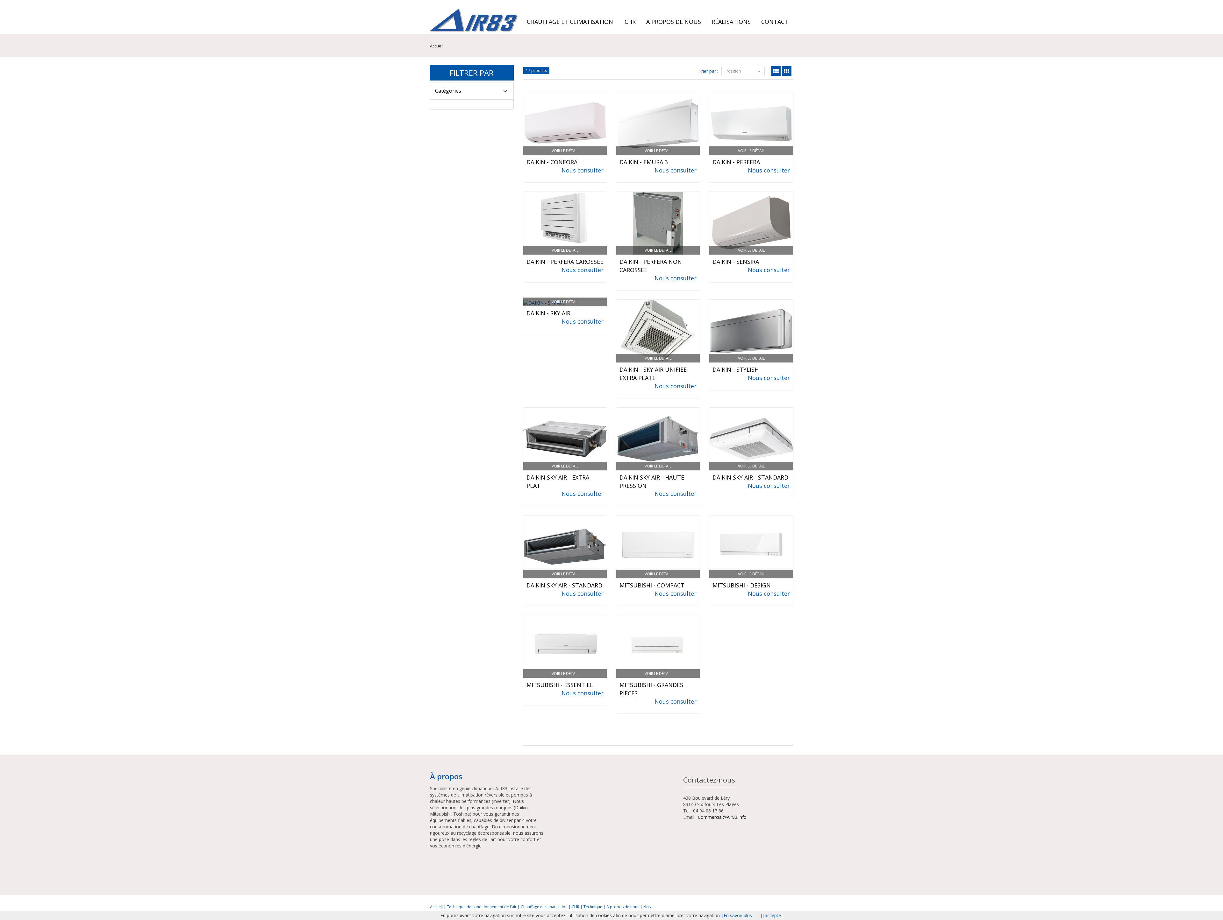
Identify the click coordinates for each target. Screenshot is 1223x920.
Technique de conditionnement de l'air (482, 906)
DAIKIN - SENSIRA (735, 261)
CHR (576, 906)
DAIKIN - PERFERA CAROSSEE (564, 261)
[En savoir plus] (738, 915)
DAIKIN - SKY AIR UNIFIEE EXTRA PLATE (653, 374)
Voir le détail (565, 150)
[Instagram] (783, 5)
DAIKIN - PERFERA (736, 162)
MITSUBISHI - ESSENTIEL (559, 685)
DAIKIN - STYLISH (735, 369)
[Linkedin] (775, 5)
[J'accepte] (772, 915)
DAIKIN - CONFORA (551, 162)
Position (734, 71)
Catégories (448, 90)
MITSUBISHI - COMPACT (651, 585)
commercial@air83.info (722, 817)
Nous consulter (582, 170)
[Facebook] (789, 5)
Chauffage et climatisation (570, 21)
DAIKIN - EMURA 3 (643, 162)
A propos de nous (623, 906)
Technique (593, 906)
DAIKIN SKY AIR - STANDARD (750, 477)
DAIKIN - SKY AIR (548, 313)
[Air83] (473, 17)
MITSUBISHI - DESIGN (741, 585)
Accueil (436, 906)
